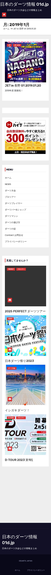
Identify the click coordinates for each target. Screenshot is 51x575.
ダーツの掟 (10, 228)
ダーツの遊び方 (12, 222)
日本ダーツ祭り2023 (19, 361)
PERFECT (11, 269)
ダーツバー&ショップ (15, 209)
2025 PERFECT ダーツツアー (25, 311)
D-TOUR (11, 418)
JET (9, 45)
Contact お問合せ (14, 235)
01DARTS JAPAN (25, 561)
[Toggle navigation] (9, 14)
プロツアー (10, 196)
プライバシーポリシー (16, 241)
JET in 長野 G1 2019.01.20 (23, 85)
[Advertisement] (25, 496)
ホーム (6, 28)
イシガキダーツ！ (17, 410)
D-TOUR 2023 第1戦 (19, 460)
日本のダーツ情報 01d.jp (24, 4)
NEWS (8, 184)
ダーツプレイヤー (13, 203)
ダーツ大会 (10, 190)
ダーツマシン (11, 216)
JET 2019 (17, 45)
